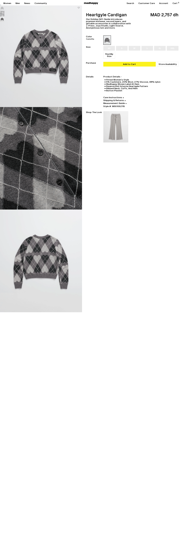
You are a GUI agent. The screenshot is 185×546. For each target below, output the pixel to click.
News (27, 3)
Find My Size (109, 55)
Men (18, 3)
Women (7, 3)
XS (109, 48)
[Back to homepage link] (91, 3)
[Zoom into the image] (41, 55)
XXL (173, 48)
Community (41, 3)
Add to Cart (129, 64)
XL (160, 48)
